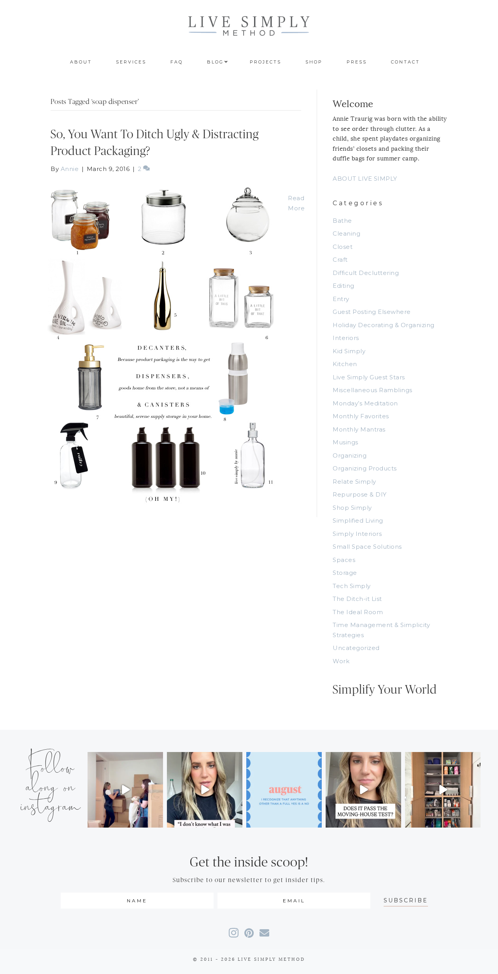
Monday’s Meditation (365, 403)
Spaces (344, 560)
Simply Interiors (357, 533)
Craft (340, 259)
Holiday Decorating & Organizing (384, 325)
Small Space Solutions (367, 546)
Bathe (342, 220)
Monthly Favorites (361, 416)
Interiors (346, 338)
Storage (345, 572)
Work (341, 661)
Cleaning (346, 233)
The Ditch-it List (357, 598)
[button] (405, 901)
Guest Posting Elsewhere (372, 311)
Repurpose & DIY (360, 494)
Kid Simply (349, 351)
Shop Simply (352, 507)
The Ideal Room (358, 612)
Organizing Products (365, 468)
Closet (342, 246)
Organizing (349, 455)
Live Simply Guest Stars (369, 377)
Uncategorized (356, 648)
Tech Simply (352, 586)
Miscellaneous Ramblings (372, 390)
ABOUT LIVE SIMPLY (365, 178)
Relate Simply (354, 481)
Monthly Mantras (359, 429)
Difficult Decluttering (366, 273)
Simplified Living (358, 520)
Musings (345, 442)
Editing (343, 285)
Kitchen (345, 364)
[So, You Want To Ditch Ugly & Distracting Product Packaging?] (161, 345)
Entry (341, 299)
